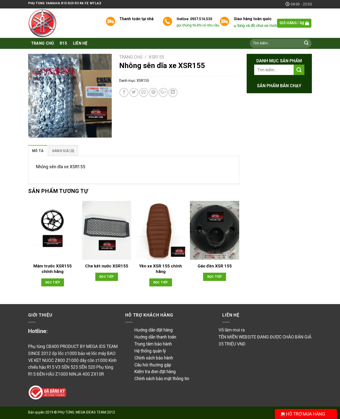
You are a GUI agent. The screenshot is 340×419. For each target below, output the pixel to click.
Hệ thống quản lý (150, 350)
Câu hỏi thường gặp (152, 364)
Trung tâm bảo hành (153, 343)
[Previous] (28, 248)
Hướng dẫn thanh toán (155, 337)
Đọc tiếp (52, 282)
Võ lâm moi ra (232, 330)
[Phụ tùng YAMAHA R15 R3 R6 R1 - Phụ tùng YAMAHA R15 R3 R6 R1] (63, 23)
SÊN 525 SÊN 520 (78, 367)
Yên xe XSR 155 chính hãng (160, 268)
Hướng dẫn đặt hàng (153, 330)
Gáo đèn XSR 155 (215, 265)
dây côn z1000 (94, 360)
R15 (63, 43)
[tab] (37, 150)
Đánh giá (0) (63, 151)
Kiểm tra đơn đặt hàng (155, 371)
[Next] (239, 248)
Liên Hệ (80, 43)
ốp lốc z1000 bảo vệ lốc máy (79, 353)
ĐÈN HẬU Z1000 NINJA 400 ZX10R (70, 374)
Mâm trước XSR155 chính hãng (52, 268)
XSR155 (156, 57)
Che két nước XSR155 (106, 265)
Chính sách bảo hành (153, 357)
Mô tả (37, 151)
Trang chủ (130, 57)
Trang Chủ (42, 43)
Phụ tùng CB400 (43, 346)
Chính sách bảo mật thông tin (161, 378)
